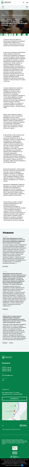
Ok (22, 465)
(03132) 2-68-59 (6, 369)
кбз (3, 380)
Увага (27, 8)
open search (23, 2)
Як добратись (14, 398)
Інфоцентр (3, 8)
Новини (8, 13)
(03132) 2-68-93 (6, 367)
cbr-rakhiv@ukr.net (7, 375)
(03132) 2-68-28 (6, 371)
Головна (2, 13)
